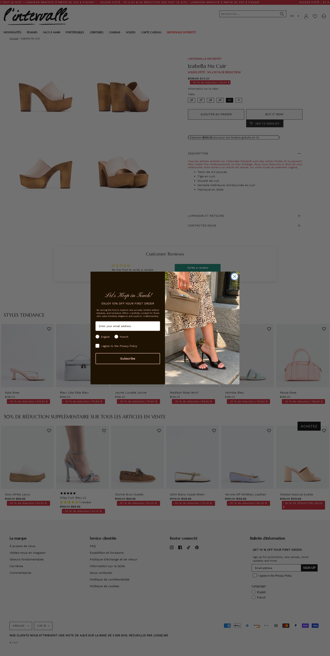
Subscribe (127, 358)
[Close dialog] (234, 276)
